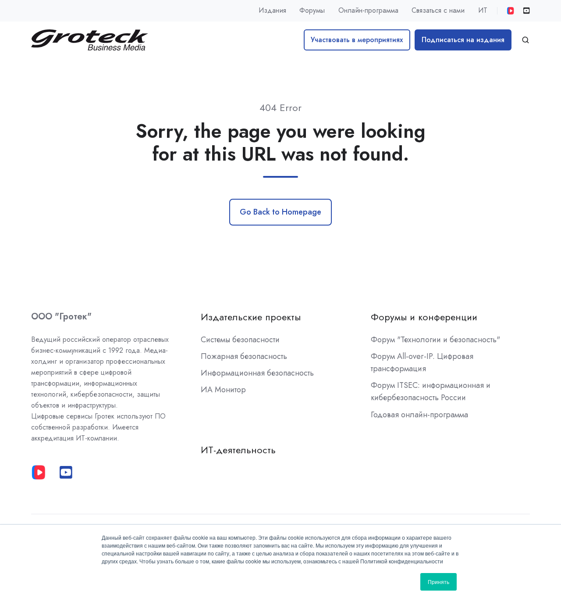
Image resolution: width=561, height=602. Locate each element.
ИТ (482, 10)
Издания (272, 10)
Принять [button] (438, 581)
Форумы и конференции (424, 317)
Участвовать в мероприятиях (357, 40)
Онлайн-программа (368, 10)
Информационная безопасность (257, 373)
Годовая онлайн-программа (419, 414)
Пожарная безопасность (244, 356)
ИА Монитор (223, 389)
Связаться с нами (438, 10)
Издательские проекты (251, 317)
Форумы (312, 10)
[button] (525, 40)
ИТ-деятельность (238, 450)
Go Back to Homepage (280, 212)
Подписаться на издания (463, 40)
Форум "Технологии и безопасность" (435, 339)
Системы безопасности (240, 339)
